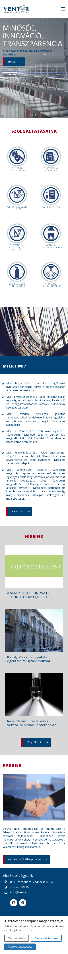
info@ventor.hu (20, 892)
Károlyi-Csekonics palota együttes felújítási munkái (28, 659)
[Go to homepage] (16, 9)
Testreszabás (16, 938)
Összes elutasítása (46, 938)
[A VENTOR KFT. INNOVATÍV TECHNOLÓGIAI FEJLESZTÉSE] (34, 566)
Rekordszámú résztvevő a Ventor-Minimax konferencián (31, 723)
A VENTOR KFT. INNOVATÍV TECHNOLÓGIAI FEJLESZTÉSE (30, 595)
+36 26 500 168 (20, 887)
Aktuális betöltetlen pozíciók (24, 859)
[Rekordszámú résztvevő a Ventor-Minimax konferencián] (34, 694)
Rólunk (12, 62)
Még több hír (34, 742)
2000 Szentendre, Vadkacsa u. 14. (31, 882)
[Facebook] (22, 902)
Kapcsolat (17, 511)
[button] (63, 8)
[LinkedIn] (13, 902)
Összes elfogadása (20, 946)
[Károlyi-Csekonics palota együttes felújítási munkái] (34, 630)
